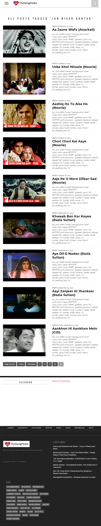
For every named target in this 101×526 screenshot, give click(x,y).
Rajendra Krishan (35, 501)
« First (21, 364)
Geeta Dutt (39, 511)
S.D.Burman (36, 508)
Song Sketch (22, 428)
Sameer (21, 490)
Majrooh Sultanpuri (30, 494)
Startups (48, 428)
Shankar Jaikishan (33, 497)
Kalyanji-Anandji (34, 504)
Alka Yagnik (44, 494)
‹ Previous (31, 364)
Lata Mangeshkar (13, 487)
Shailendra (11, 504)
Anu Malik (20, 497)
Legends (11, 428)
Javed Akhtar (25, 508)
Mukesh (22, 511)
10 (55, 364)
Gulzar (30, 511)
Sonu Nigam (34, 515)
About (91, 428)
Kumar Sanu (11, 501)
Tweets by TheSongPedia (61, 381)
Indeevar (46, 504)
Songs (68, 428)
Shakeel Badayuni (13, 518)
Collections (36, 428)
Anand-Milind (21, 504)
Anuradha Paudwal (13, 515)
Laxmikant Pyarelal (13, 494)
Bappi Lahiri (22, 501)
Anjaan (25, 515)
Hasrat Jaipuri (12, 511)
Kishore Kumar (31, 490)
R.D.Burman (11, 497)
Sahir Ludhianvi (12, 508)
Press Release (79, 428)
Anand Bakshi (11, 490)
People (58, 428)
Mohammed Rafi (38, 487)
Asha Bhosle (26, 487)
